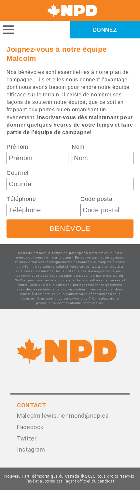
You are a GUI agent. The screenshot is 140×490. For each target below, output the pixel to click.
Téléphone (21, 199)
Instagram (31, 449)
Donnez (105, 29)
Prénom (17, 147)
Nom (78, 147)
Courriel (18, 173)
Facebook (30, 427)
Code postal (97, 199)
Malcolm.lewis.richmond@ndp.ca (63, 415)
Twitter (26, 438)
